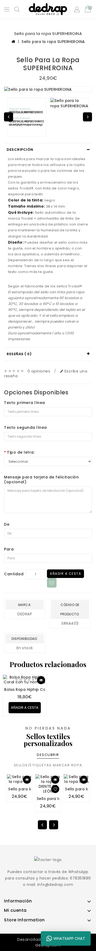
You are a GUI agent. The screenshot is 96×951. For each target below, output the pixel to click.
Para (9, 549)
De (6, 524)
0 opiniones (38, 371)
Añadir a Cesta (65, 573)
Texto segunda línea (25, 427)
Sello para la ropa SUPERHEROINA (53, 41)
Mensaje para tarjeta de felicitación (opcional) (41, 479)
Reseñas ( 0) (19, 353)
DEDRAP (24, 614)
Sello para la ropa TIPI (29, 789)
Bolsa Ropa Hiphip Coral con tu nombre (43, 689)
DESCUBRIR (48, 754)
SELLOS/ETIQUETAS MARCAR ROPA (48, 765)
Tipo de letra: (21, 452)
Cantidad (13, 574)
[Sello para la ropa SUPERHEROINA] (48, 89)
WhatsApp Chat (69, 938)
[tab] (48, 149)
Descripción (20, 149)
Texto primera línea (24, 402)
